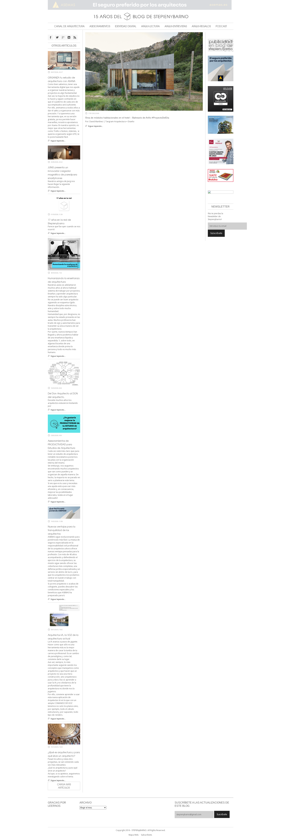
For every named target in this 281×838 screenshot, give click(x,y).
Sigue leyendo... (95, 126)
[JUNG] (220, 98)
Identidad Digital (125, 26)
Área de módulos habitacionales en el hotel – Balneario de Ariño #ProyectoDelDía (127, 117)
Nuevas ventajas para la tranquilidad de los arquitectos (61, 530)
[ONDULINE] (220, 175)
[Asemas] (140, 5)
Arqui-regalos (201, 26)
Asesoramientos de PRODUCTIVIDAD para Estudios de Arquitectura (61, 444)
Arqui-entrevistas (176, 26)
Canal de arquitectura (69, 26)
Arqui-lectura (150, 26)
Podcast (221, 26)
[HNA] (220, 151)
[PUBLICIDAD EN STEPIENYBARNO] (220, 45)
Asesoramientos (99, 26)
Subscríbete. (146, 834)
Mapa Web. (134, 834)
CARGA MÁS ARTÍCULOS (64, 786)
